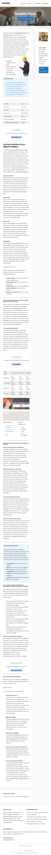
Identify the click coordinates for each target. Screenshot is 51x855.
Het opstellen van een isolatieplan (15, 94)
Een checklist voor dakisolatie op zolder (36, 817)
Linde (7, 435)
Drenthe (23, 104)
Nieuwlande (9, 427)
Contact (19, 850)
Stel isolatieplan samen (16, 670)
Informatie (37, 3)
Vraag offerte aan (16, 364)
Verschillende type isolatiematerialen (16, 90)
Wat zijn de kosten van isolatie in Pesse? (16, 84)
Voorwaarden (26, 850)
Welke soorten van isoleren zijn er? (15, 82)
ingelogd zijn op (11, 796)
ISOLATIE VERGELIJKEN (25, 19)
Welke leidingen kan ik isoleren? (34, 821)
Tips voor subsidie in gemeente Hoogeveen (17, 92)
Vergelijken (45, 3)
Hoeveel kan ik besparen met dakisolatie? (37, 819)
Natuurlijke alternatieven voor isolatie (36, 823)
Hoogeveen (24, 107)
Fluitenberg (9, 425)
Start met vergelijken (16, 137)
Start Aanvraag (43, 70)
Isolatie (6, 3)
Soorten (29, 3)
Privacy (31, 850)
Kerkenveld (9, 429)
